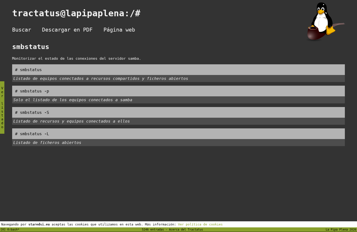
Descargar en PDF (67, 30)
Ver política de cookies (200, 224)
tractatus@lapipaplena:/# (81, 13)
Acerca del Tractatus (186, 229)
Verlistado (2, 107)
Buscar (21, 30)
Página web (119, 30)
